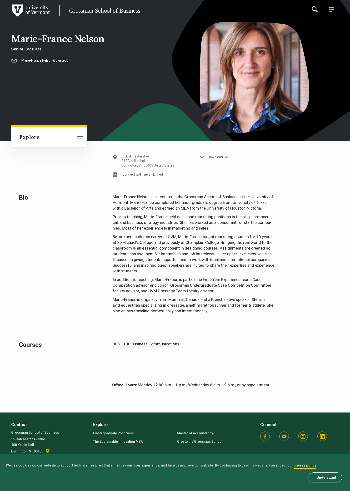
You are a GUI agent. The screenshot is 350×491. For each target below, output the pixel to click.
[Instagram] (303, 436)
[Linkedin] (322, 436)
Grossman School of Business (104, 10)
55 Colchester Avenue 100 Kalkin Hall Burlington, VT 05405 (28, 445)
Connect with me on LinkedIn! (144, 174)
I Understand (325, 477)
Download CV (218, 157)
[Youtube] (284, 436)
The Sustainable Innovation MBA (118, 441)
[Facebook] (265, 436)
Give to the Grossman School (200, 441)
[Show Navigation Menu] (331, 9)
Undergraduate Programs (113, 433)
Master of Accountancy (195, 433)
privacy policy (305, 465)
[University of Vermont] (25, 16)
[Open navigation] (80, 137)
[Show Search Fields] (314, 9)
